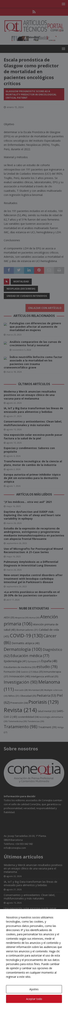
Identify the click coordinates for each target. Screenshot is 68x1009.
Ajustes (34, 989)
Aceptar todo (34, 999)
